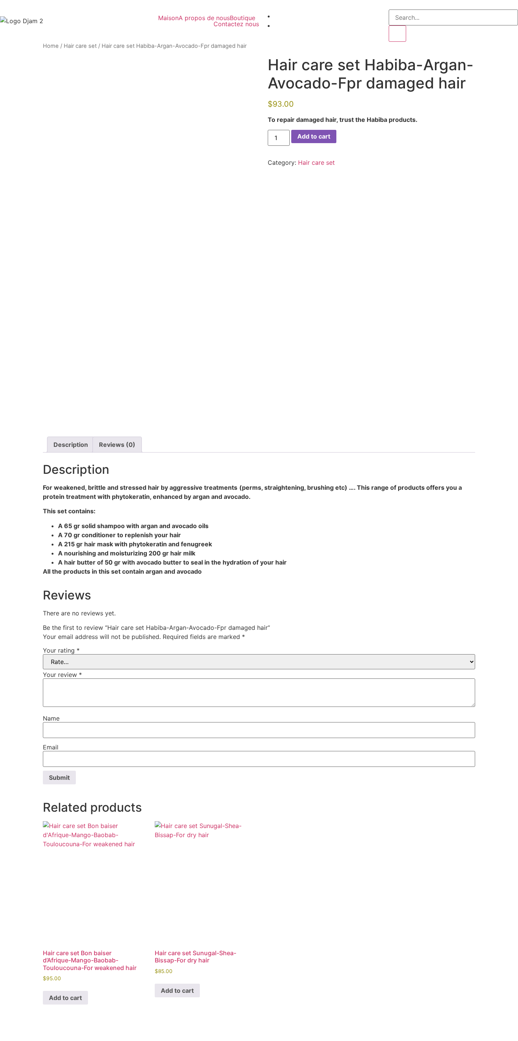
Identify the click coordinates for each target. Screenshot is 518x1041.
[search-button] (397, 33)
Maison (168, 18)
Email (50, 747)
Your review (62, 675)
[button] (244, 18)
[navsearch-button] (391, 4)
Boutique (242, 18)
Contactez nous (236, 24)
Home (51, 46)
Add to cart (313, 136)
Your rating (61, 650)
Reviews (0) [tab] (117, 444)
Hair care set (80, 46)
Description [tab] (70, 444)
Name (51, 718)
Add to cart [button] (65, 998)
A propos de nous (204, 18)
